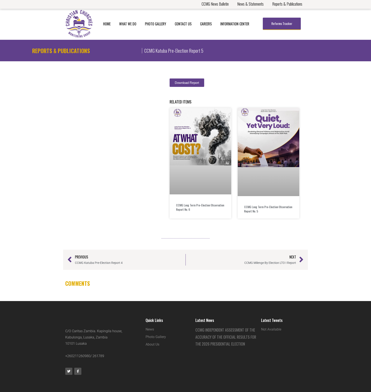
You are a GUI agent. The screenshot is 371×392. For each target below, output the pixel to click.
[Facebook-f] (77, 371)
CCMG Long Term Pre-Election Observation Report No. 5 (268, 208)
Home (107, 23)
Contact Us (183, 23)
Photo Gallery (155, 23)
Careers (206, 23)
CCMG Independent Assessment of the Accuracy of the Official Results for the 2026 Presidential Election (225, 337)
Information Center (234, 23)
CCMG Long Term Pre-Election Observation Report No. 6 (200, 207)
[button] (187, 82)
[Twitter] (68, 371)
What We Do (127, 23)
